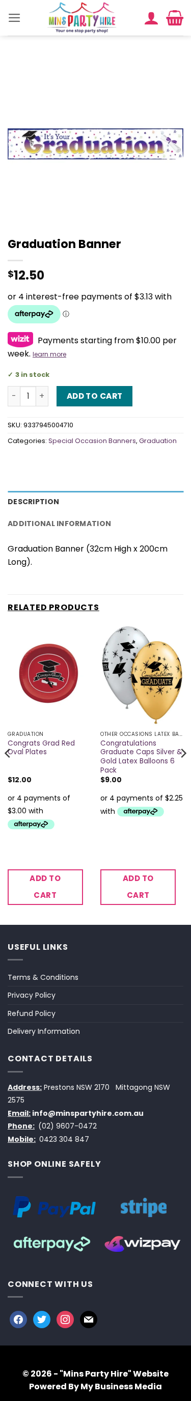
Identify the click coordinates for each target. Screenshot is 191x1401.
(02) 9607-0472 (67, 1126)
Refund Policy (32, 1013)
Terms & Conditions (43, 977)
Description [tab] (33, 502)
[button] (14, 18)
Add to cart (95, 396)
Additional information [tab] (59, 523)
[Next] (183, 773)
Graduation (158, 440)
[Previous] (8, 773)
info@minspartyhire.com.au (88, 1113)
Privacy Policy (32, 995)
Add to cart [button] (45, 886)
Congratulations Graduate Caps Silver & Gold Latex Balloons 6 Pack (141, 757)
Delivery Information (44, 1031)
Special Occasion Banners (92, 440)
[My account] (151, 18)
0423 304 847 (64, 1139)
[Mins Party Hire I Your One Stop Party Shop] (82, 18)
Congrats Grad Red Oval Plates (41, 748)
